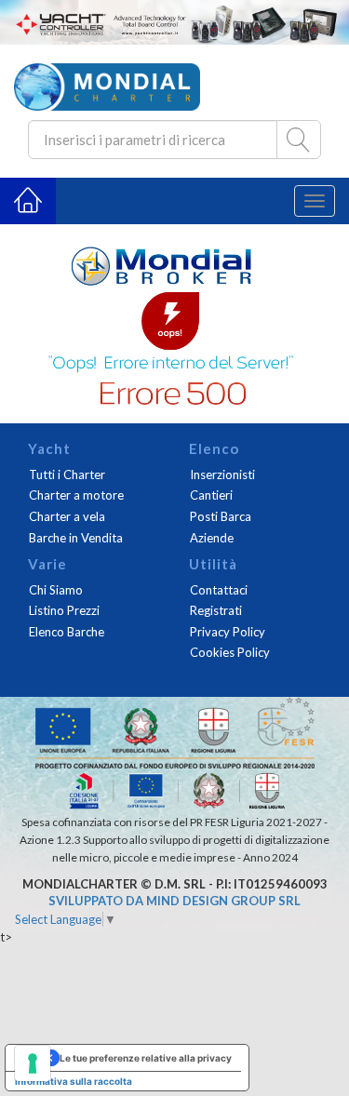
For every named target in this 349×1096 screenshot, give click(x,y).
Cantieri (211, 495)
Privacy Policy (227, 631)
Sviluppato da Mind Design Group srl (174, 900)
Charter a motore (76, 495)
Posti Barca (220, 516)
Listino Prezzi (64, 610)
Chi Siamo (56, 589)
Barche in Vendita (76, 537)
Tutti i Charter (67, 474)
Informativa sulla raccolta (73, 1081)
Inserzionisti (222, 474)
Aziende (212, 537)
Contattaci (219, 589)
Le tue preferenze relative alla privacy (146, 1057)
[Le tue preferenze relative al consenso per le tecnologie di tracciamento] (32, 1063)
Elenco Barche (66, 631)
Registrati (216, 610)
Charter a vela (67, 516)
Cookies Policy (230, 652)
